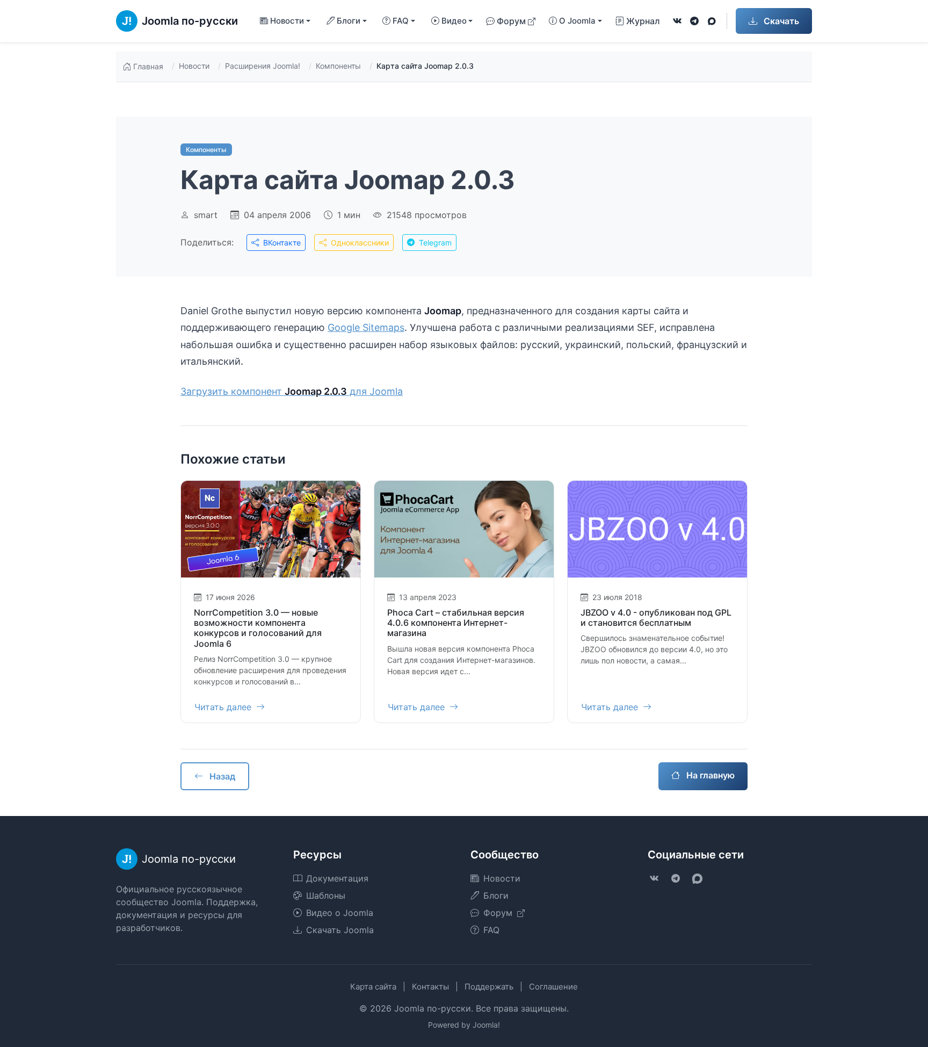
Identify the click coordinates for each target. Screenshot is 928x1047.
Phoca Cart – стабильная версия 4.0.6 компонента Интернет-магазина (455, 622)
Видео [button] (454, 21)
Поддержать (489, 986)
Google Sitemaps (366, 327)
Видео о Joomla (339, 912)
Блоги (496, 895)
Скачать (780, 21)
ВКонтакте (281, 242)
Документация (337, 878)
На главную (709, 775)
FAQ (491, 930)
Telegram (434, 242)
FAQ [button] (401, 21)
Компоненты (338, 65)
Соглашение (553, 986)
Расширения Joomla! (262, 65)
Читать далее (224, 707)
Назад (221, 776)
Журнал (643, 21)
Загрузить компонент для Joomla (291, 391)
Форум (511, 21)
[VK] (677, 21)
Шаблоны (325, 895)
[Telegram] (694, 21)
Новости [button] (287, 21)
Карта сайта (373, 986)
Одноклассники (359, 242)
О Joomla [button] (577, 21)
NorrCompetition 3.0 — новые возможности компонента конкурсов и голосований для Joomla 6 (258, 628)
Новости (194, 65)
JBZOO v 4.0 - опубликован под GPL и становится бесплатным (656, 617)
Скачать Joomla (340, 930)
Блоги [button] (348, 21)
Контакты (430, 986)
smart (206, 215)
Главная (148, 66)
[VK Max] (711, 21)
